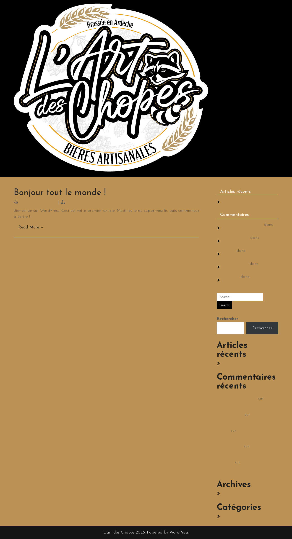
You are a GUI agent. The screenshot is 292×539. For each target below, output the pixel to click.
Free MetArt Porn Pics (242, 225)
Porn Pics (230, 277)
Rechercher (227, 319)
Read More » (30, 227)
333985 (228, 251)
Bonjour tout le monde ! (60, 192)
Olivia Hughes (235, 238)
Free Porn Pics (235, 264)
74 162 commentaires (38, 203)
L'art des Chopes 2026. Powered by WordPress (146, 533)
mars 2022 (232, 493)
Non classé (76, 203)
